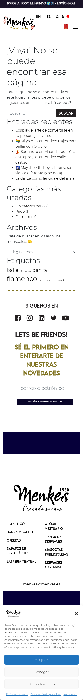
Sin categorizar (28, 206)
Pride (20, 211)
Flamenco (24, 217)
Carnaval (26, 271)
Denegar (41, 672)
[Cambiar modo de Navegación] (75, 26)
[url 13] (63, 16)
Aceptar (41, 660)
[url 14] (67, 16)
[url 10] (19, 23)
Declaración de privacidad (46, 694)
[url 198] (18, 318)
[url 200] (41, 318)
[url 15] (66, 26)
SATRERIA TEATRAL (21, 561)
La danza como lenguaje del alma (44, 178)
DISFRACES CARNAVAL (53, 564)
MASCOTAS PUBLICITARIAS (56, 552)
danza (39, 270)
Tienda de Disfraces (53, 539)
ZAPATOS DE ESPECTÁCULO (18, 550)
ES (49, 16)
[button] (76, 613)
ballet (13, 270)
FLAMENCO (16, 524)
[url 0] (13, 613)
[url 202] (65, 318)
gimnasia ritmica (47, 280)
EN (38, 16)
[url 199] (30, 318)
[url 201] (53, 318)
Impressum (70, 694)
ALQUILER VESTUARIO (54, 526)
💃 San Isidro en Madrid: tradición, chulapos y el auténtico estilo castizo (45, 157)
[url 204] (41, 498)
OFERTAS (14, 540)
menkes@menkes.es (41, 584)
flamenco (22, 279)
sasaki (61, 280)
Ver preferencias (41, 684)
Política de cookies (17, 694)
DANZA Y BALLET (20, 532)
